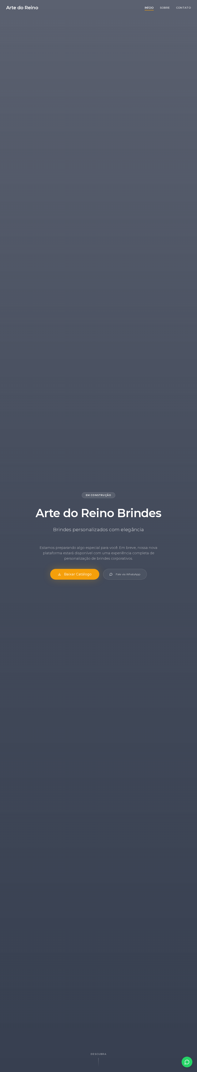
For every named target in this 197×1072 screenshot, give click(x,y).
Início (149, 7)
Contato (183, 7)
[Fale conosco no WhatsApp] (187, 1062)
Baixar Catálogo (78, 574)
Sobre (165, 7)
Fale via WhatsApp (128, 574)
